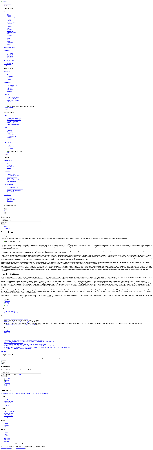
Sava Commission (11, 103)
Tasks (5, 115)
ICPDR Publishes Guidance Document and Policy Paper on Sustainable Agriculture (25, 344)
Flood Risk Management (13, 121)
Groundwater (10, 134)
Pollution (9, 137)
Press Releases (10, 166)
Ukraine (9, 44)
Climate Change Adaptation (14, 120)
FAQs (8, 77)
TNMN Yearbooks (11, 181)
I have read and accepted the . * (14, 374)
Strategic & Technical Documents (15, 180)
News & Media (8, 160)
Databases (9, 198)
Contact (7, 204)
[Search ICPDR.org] (5, 209)
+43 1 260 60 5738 (20, 448)
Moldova (9, 29)
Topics (5, 127)
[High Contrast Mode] (5, 213)
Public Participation (12, 122)
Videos (9, 168)
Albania (9, 15)
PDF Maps (10, 201)
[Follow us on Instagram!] (7, 384)
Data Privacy (7, 439)
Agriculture (10, 145)
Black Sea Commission (13, 97)
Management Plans (12, 178)
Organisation (7, 82)
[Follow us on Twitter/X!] (6, 380)
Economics (10, 132)
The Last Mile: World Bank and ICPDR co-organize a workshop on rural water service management (29, 341)
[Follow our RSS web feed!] (5, 386)
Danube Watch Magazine (13, 175)
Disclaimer (6, 441)
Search (3, 223)
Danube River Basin (9, 47)
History (9, 79)
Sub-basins (7, 50)
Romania (9, 35)
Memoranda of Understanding (14, 190)
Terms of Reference (12, 192)
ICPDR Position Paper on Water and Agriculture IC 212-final (19, 324)
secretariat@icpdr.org (6, 448)
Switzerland (10, 42)
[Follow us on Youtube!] (6, 381)
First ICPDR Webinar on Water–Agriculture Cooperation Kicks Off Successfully (24, 340)
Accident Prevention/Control (14, 118)
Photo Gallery (10, 165)
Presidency (10, 89)
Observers (9, 88)
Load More (3, 351)
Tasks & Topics (8, 107)
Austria (9, 16)
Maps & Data (7, 195)
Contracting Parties (12, 85)
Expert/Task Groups (12, 86)
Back (6, 5)
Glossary (6, 432)
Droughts (9, 130)
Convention (10, 76)
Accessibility (7, 438)
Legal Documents (8, 184)
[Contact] (4, 211)
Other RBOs (10, 101)
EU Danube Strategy (12, 98)
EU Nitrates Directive (9, 311)
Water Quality (10, 139)
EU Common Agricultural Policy (12, 312)
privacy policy (20, 374)
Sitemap (6, 435)
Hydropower (10, 146)
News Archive (7, 414)
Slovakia (9, 39)
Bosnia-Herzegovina (12, 17)
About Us (6, 399)
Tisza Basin (10, 57)
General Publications (12, 177)
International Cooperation (13, 100)
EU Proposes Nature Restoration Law (13, 343)
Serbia (8, 38)
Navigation (10, 148)
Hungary (9, 26)
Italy (8, 28)
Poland (9, 33)
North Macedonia (11, 32)
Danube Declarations (12, 187)
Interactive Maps (11, 199)
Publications (7, 171)
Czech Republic (11, 22)
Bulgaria (9, 19)
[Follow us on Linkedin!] (7, 383)
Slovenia (9, 41)
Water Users (7, 142)
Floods (8, 133)
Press (5, 426)
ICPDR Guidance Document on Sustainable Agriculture (18, 322)
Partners (6, 94)
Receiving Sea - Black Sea (11, 61)
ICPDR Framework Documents (15, 189)
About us (9, 74)
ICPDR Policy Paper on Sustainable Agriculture (16, 319)
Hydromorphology (11, 136)
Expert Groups (7, 402)
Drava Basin (10, 55)
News (8, 163)
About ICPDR (7, 64)
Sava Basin (10, 56)
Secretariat (9, 91)
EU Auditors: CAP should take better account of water (17, 348)
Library (6, 152)
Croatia (9, 20)
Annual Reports (11, 174)
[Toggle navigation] (1, 216)
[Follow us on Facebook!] (7, 378)
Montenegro (10, 31)
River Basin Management (13, 124)
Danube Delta (10, 53)
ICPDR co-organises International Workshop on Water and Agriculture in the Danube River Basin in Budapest (31, 345)
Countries (6, 11)
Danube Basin (7, 4)
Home (5, 226)
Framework (7, 71)
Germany (9, 23)
